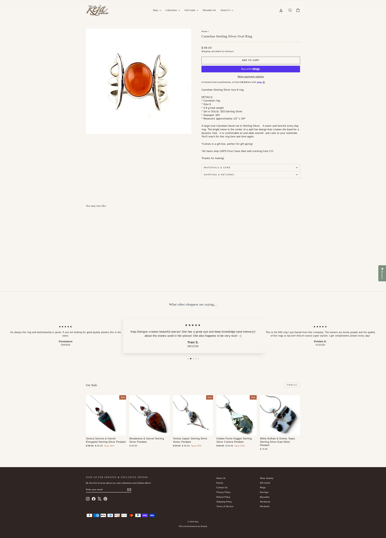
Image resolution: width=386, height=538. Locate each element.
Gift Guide (190, 10)
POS (181, 526)
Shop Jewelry (267, 478)
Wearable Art (209, 10)
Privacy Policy (223, 492)
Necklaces (265, 501)
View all (292, 385)
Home (204, 31)
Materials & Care (217, 167)
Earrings (264, 492)
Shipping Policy (224, 501)
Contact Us (222, 487)
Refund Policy (223, 497)
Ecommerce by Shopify (197, 526)
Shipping (205, 51)
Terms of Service (224, 506)
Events (219, 483)
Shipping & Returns (219, 174)
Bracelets (264, 497)
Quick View (111, 263)
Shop (156, 10)
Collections (172, 10)
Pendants (264, 506)
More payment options (251, 76)
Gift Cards (265, 483)
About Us (225, 10)
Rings (263, 487)
